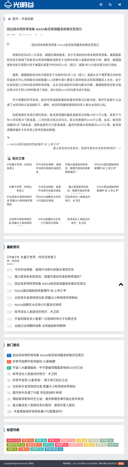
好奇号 (37, 449)
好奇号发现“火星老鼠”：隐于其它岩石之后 (40, 380)
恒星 (89, 444)
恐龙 (101, 444)
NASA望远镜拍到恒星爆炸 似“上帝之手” (35, 144)
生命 (113, 444)
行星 (93, 440)
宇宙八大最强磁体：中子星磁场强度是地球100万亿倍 (47, 367)
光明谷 (30, 463)
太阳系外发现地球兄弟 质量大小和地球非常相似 (20, 223)
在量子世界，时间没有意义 (38, 257)
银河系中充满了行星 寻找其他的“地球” (37, 392)
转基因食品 (54, 449)
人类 (24, 449)
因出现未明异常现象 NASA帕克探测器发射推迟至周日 (50, 283)
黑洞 (54, 440)
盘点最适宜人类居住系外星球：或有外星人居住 (43, 405)
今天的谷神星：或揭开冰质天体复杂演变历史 (49, 191)
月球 (12, 449)
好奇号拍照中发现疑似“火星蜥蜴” (34, 361)
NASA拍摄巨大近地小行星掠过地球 (38, 304)
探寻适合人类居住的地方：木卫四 (37, 311)
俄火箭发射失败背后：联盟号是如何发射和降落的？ (85, 148)
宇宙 (28, 440)
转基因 (106, 440)
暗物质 (61, 444)
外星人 (68, 440)
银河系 (76, 444)
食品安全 (34, 444)
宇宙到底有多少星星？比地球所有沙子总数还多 (46, 318)
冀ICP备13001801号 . (108, 463)
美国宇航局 (16, 444)
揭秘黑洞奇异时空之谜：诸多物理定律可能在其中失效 (48, 399)
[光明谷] (19, 4)
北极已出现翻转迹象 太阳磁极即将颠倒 (40, 326)
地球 (41, 440)
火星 (82, 440)
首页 (15, 19)
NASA (14, 440)
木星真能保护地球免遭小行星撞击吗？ (39, 411)
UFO (48, 444)
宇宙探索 (27, 19)
